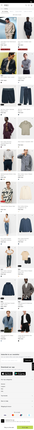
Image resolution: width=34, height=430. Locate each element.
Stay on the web (9, 427)
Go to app (25, 427)
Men (2, 8)
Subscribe (28, 360)
